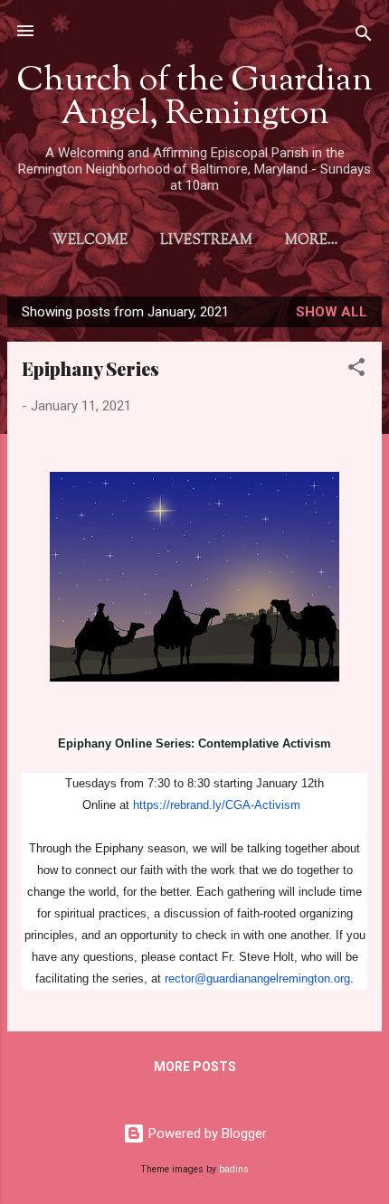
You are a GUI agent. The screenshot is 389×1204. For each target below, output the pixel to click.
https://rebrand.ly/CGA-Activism (216, 805)
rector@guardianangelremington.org (257, 978)
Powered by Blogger (206, 1133)
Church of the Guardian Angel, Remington (194, 98)
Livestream (206, 240)
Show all (331, 312)
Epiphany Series (90, 368)
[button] (356, 370)
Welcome (90, 240)
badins (234, 1169)
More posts (195, 1066)
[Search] (364, 36)
